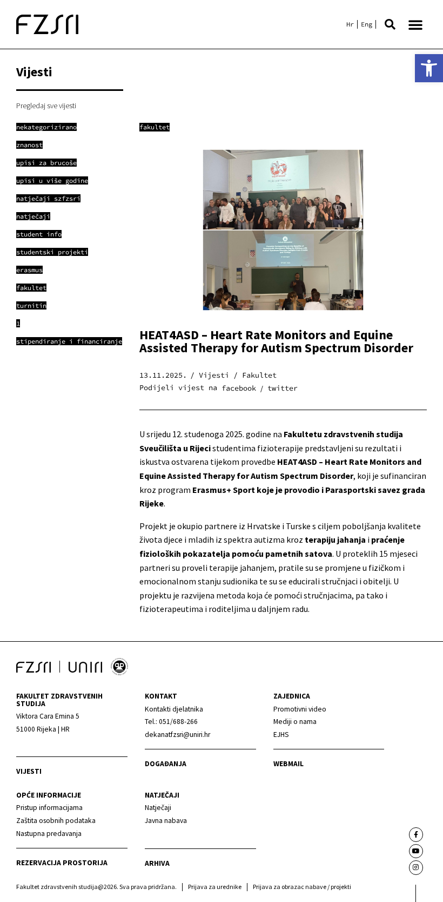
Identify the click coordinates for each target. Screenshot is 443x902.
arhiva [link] (157, 863)
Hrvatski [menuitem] (350, 24)
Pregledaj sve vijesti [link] (46, 105)
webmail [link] (288, 763)
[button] (390, 24)
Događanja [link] (165, 763)
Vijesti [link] (29, 771)
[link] (429, 68)
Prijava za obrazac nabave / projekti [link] (302, 887)
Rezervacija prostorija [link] (62, 862)
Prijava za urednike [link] (214, 887)
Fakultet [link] (154, 127)
